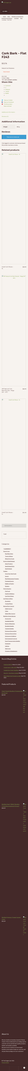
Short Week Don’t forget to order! (12, 676)
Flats (21, 18)
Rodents (7, 586)
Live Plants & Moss (8, 598)
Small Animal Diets (9, 566)
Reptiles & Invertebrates (17, 16)
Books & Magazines (10, 623)
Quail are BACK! (8, 664)
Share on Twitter (8, 100)
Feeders (5, 571)
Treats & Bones (9, 556)
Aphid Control (8, 608)
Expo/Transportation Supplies (12, 641)
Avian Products (9, 563)
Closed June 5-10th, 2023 (10, 667)
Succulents (7, 601)
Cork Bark (16, 18)
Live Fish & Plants (9, 596)
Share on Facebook (9, 102)
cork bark (9, 79)
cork (5, 79)
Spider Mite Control (10, 613)
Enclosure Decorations (7, 18)
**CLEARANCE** (7, 548)
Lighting (7, 646)
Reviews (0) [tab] (5, 116)
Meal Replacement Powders (12, 578)
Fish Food (7, 591)
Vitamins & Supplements (11, 651)
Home (4, 16)
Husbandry (7, 643)
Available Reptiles (9, 621)
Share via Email (7, 106)
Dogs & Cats (6, 551)
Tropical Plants (9, 603)
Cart (22, 1067)
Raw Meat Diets (9, 553)
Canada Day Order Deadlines (11, 670)
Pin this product (8, 104)
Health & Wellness (9, 593)
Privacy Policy (5, 1062)
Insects (7, 576)
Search (14, 1068)
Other (6, 611)
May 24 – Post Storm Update (11, 673)
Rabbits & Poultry (9, 583)
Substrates (8, 648)
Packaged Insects (9, 581)
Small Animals (8, 568)
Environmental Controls (11, 638)
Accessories (8, 618)
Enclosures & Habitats (10, 636)
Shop (9, 16)
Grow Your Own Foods (10, 573)
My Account (4, 1068)
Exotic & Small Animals (9, 561)
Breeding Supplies (9, 626)
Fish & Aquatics (7, 588)
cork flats (14, 79)
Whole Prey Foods (9, 558)
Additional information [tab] (8, 112)
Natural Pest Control (8, 606)
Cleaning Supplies (9, 628)
